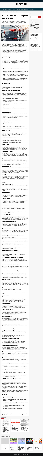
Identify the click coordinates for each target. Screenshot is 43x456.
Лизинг (22, 9)
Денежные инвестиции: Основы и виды (10, 403)
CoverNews (25, 454)
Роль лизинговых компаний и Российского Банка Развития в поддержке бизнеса (5, 429)
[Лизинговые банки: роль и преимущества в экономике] (24, 422)
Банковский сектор (8, 9)
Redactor (4, 432)
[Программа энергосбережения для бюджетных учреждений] (13, 441)
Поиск (31, 13)
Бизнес (14, 9)
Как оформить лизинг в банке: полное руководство (13, 397)
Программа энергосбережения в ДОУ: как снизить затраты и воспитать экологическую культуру (35, 41)
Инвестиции (18, 9)
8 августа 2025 (12, 449)
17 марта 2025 (7, 432)
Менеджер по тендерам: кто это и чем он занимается (13, 408)
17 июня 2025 (39, 448)
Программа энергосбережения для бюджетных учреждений (35, 38)
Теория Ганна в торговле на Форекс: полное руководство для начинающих (8, 413)
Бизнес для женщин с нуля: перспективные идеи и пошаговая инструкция (34, 49)
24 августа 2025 (4, 448)
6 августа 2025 (28, 450)
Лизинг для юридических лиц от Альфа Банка (15, 428)
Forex (3, 9)
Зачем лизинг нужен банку (8, 396)
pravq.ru (21, 4)
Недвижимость (25, 9)
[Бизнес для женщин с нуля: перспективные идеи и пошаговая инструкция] (38, 441)
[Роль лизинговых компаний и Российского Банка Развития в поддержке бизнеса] (5, 422)
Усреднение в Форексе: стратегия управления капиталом (23, 413)
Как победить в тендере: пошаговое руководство (34, 35)
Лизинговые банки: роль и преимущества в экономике (24, 428)
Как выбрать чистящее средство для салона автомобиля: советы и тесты (35, 45)
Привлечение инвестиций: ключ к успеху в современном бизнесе (15, 402)
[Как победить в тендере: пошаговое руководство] (5, 441)
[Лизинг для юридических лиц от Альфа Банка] (15, 422)
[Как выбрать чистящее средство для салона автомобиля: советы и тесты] (29, 441)
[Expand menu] (4, 9)
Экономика (31, 9)
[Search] (41, 9)
